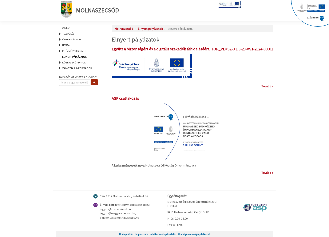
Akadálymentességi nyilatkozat (194, 234)
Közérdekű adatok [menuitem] (74, 62)
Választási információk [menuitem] (77, 68)
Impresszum (142, 234)
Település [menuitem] (68, 33)
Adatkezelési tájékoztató (163, 234)
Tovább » (267, 86)
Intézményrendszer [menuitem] (74, 51)
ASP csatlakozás (125, 98)
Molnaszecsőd (97, 10)
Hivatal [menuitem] (66, 45)
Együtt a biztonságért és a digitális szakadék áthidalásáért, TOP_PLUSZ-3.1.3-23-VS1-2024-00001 (192, 48)
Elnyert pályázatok (74, 56)
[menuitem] (81, 28)
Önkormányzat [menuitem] (71, 39)
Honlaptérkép (126, 234)
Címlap (66, 28)
